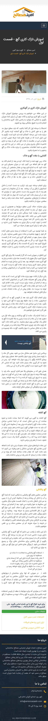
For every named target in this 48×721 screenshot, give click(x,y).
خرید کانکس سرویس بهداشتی (32, 627)
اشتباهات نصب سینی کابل (34, 617)
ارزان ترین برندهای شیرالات (34, 622)
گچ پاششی (41, 489)
